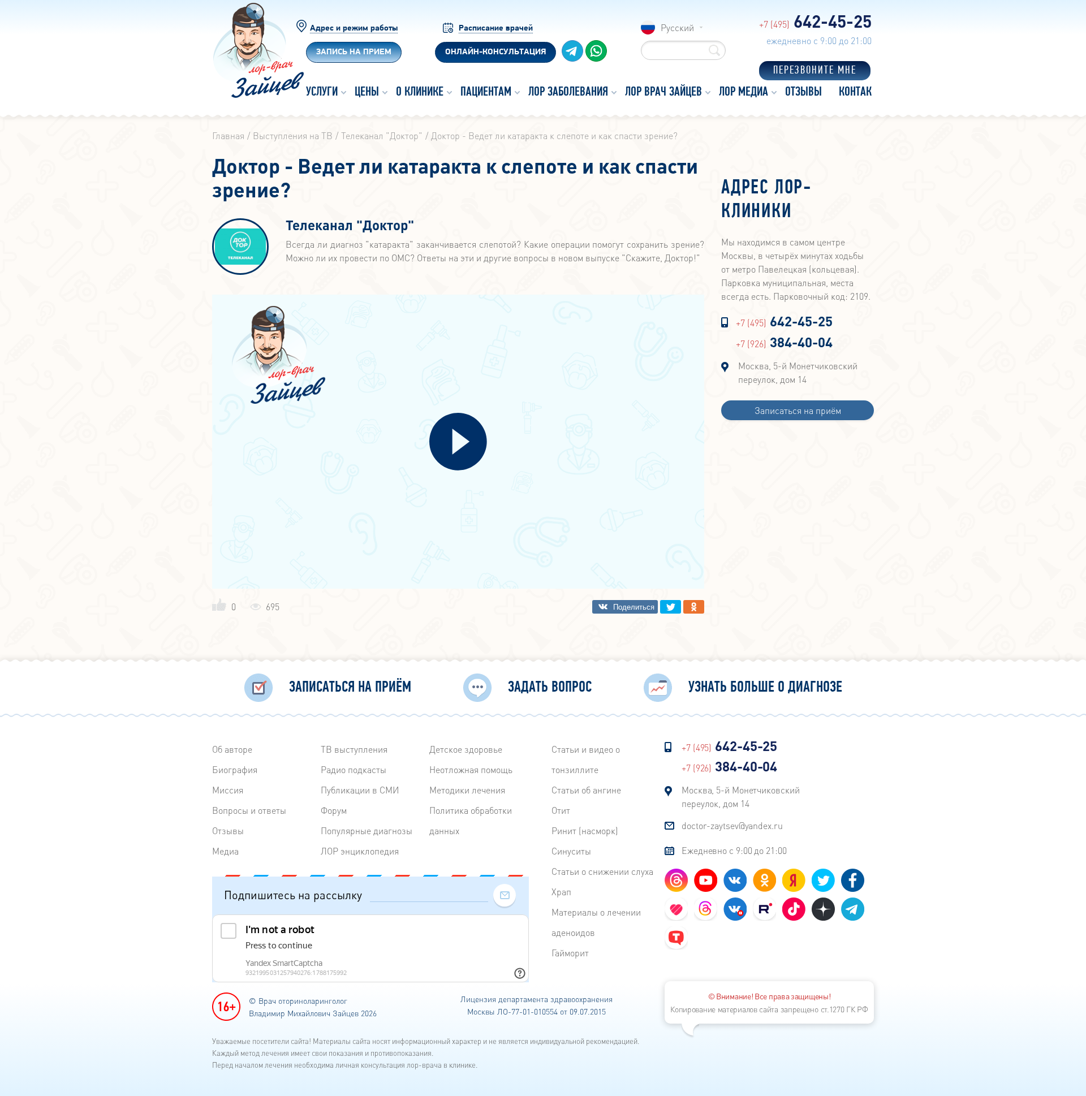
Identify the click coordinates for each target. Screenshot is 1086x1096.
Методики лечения (467, 790)
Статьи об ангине (586, 790)
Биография (234, 769)
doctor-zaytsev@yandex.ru (732, 825)
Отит (560, 810)
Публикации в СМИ (360, 790)
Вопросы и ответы (249, 810)
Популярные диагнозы (366, 830)
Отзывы (228, 830)
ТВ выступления (354, 749)
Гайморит (570, 953)
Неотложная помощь (470, 769)
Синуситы (571, 851)
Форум (334, 810)
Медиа (225, 851)
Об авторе (232, 749)
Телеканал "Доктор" (350, 226)
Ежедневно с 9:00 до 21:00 (734, 850)
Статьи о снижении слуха (602, 871)
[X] (670, 607)
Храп (561, 891)
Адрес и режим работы (354, 28)
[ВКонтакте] (625, 607)
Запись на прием (353, 52)
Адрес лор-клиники (766, 200)
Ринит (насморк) (584, 830)
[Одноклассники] (693, 607)
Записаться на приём (798, 410)
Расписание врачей (496, 28)
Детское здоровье (465, 749)
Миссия (227, 790)
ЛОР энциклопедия (360, 851)
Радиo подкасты (353, 769)
